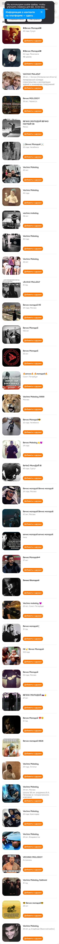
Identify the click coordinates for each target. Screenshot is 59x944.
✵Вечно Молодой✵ (32, 28)
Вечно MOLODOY (31, 98)
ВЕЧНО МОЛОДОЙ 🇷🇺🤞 (35, 695)
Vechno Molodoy (31, 167)
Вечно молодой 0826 (33, 741)
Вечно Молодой (30, 328)
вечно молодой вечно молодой (38, 534)
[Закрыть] (41, 12)
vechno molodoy (31, 213)
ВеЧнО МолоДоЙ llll (32, 465)
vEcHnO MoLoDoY (31, 282)
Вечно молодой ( (31, 626)
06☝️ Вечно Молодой (33, 649)
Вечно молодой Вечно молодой (38, 488)
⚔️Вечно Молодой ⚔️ (33, 144)
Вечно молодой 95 (32, 305)
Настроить (34, 19)
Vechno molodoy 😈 (32, 603)
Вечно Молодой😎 (32, 419)
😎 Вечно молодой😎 (33, 903)
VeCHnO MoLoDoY (31, 74)
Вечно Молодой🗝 (31, 557)
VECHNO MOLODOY (33, 857)
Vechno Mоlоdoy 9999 (33, 396)
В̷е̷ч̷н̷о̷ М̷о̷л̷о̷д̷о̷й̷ (31, 580)
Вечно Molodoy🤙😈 (32, 442)
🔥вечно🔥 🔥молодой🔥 (35, 373)
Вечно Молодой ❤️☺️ (33, 718)
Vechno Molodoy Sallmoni (35, 880)
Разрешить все (16, 19)
